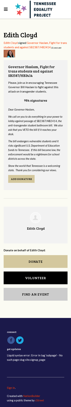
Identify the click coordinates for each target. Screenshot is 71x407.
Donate (36, 261)
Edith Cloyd (11, 42)
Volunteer (35, 278)
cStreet (39, 400)
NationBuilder (31, 396)
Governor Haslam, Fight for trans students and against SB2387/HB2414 (31, 71)
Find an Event (35, 294)
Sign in (11, 387)
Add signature (21, 179)
